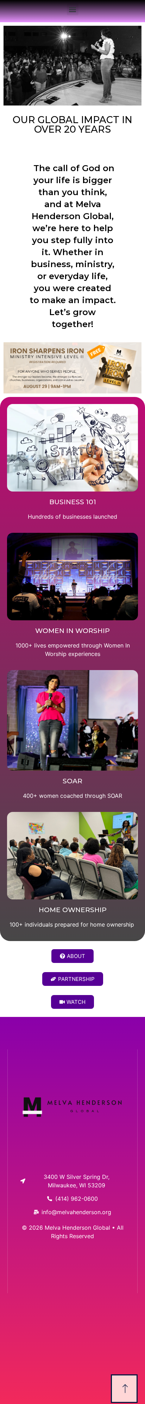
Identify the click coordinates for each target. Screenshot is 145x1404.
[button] (72, 9)
